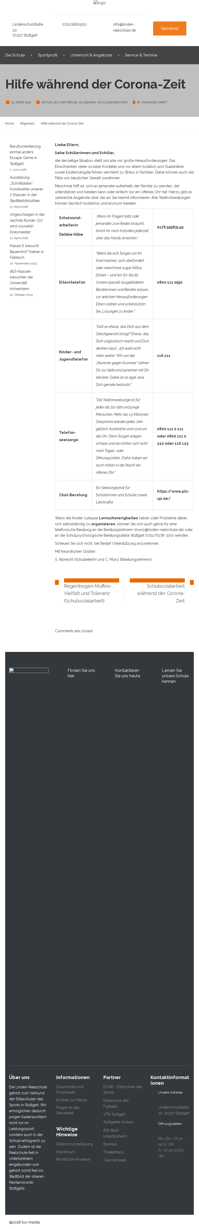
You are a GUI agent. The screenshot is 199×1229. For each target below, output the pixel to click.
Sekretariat (169, 28)
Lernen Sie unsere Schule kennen (175, 676)
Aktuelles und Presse (59, 102)
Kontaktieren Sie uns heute (127, 673)
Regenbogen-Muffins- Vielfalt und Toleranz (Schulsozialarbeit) (88, 593)
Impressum (65, 1152)
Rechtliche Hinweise (73, 1159)
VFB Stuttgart (114, 1114)
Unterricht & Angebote (91, 55)
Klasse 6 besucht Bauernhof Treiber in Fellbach (27, 252)
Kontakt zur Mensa (71, 1100)
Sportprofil (48, 55)
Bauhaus (110, 1144)
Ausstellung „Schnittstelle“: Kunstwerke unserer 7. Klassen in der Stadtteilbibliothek (26, 189)
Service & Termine (141, 55)
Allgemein (87, 102)
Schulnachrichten (112, 102)
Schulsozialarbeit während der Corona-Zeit (161, 593)
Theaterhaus (113, 1152)
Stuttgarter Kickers (118, 1122)
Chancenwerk (114, 1160)
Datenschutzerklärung (74, 1144)
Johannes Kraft (154, 102)
